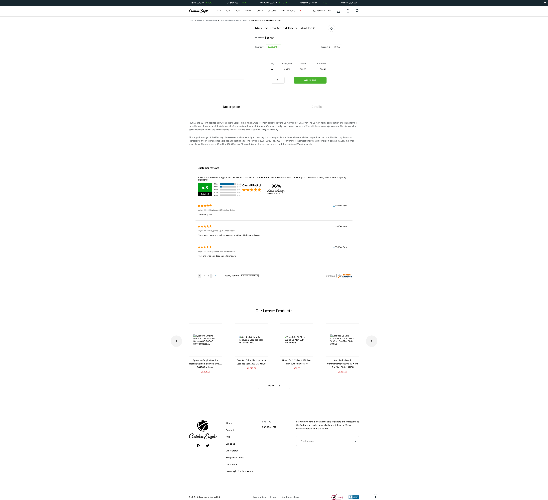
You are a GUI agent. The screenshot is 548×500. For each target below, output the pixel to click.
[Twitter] (207, 445)
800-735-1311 (269, 427)
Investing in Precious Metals (239, 471)
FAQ (228, 437)
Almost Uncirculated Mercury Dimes (234, 20)
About (229, 423)
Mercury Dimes (211, 20)
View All (272, 385)
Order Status (232, 450)
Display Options (231, 275)
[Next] (371, 341)
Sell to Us (230, 444)
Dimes (199, 20)
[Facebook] (198, 445)
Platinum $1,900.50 (273, 3)
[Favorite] (331, 28)
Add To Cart (310, 80)
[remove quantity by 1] (273, 80)
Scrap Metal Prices (235, 457)
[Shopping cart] (348, 11)
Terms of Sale (259, 497)
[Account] (338, 11)
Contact (230, 430)
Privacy (274, 497)
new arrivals (324, 425)
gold (329, 421)
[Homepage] (198, 11)
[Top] (375, 497)
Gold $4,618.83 (202, 3)
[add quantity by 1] (282, 80)
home (191, 20)
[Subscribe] (354, 441)
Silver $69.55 (237, 3)
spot (309, 425)
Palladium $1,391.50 (313, 3)
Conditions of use (290, 497)
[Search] (357, 11)
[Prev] (176, 341)
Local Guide (231, 464)
